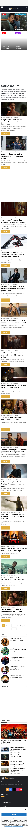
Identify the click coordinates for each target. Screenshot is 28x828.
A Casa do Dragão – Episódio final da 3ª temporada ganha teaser (12, 484)
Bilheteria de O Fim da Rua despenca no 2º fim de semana (17, 770)
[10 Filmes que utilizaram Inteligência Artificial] (5, 679)
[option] (14, 31)
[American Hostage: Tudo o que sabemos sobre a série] (14, 374)
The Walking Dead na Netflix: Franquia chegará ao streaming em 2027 (13, 516)
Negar (14, 818)
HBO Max (18, 14)
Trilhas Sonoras (6, 802)
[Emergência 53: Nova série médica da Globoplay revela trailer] (14, 143)
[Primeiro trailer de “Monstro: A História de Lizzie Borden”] (7, 31)
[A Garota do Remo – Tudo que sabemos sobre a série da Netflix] (14, 310)
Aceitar (14, 814)
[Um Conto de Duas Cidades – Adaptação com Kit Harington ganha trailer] (14, 275)
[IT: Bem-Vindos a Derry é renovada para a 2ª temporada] (20, 31)
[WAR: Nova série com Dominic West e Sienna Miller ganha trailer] (14, 342)
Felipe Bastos (5, 117)
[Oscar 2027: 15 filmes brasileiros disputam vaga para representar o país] (5, 763)
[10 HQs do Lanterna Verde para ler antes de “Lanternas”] (5, 651)
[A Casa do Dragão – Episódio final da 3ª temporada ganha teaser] (14, 471)
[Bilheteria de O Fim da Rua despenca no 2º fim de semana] (5, 770)
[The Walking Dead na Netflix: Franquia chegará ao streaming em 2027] (14, 503)
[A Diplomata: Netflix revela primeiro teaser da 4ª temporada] (14, 109)
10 (17, 625)
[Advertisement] (14, 68)
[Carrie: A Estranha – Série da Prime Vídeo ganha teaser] (14, 598)
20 (20, 625)
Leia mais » (5, 133)
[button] (26, 809)
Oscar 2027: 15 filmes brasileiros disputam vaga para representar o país (17, 763)
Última (14, 628)
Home (3, 52)
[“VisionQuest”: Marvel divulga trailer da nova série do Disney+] (14, 209)
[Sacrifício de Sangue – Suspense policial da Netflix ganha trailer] (14, 439)
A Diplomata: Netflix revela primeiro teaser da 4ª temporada (11, 122)
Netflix (4, 14)
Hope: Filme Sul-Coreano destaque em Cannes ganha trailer (18, 749)
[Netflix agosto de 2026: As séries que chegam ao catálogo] (14, 538)
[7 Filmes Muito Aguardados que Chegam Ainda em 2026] (5, 670)
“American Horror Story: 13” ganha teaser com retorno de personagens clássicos (13, 254)
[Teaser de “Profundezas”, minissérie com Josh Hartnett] (14, 566)
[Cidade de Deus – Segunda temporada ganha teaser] (14, 406)
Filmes (4, 799)
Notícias (7, 52)
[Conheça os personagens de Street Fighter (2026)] (14, 731)
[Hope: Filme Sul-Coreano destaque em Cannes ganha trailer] (5, 749)
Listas (4, 806)
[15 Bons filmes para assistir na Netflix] (5, 660)
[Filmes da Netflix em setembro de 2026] (5, 757)
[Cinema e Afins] (14, 8)
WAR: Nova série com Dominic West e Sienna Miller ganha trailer (13, 355)
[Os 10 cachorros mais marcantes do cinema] (5, 642)
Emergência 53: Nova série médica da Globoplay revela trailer (12, 156)
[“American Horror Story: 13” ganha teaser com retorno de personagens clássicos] (14, 241)
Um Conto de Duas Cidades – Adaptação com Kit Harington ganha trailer (13, 289)
